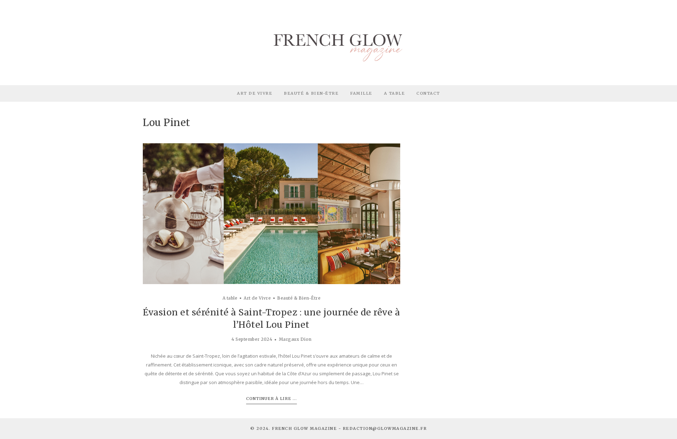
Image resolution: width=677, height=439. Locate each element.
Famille (361, 93)
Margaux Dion (295, 339)
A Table (394, 93)
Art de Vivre (254, 93)
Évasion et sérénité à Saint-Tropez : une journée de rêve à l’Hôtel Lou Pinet (271, 318)
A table (230, 298)
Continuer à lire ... (271, 398)
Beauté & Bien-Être (311, 93)
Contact (428, 93)
